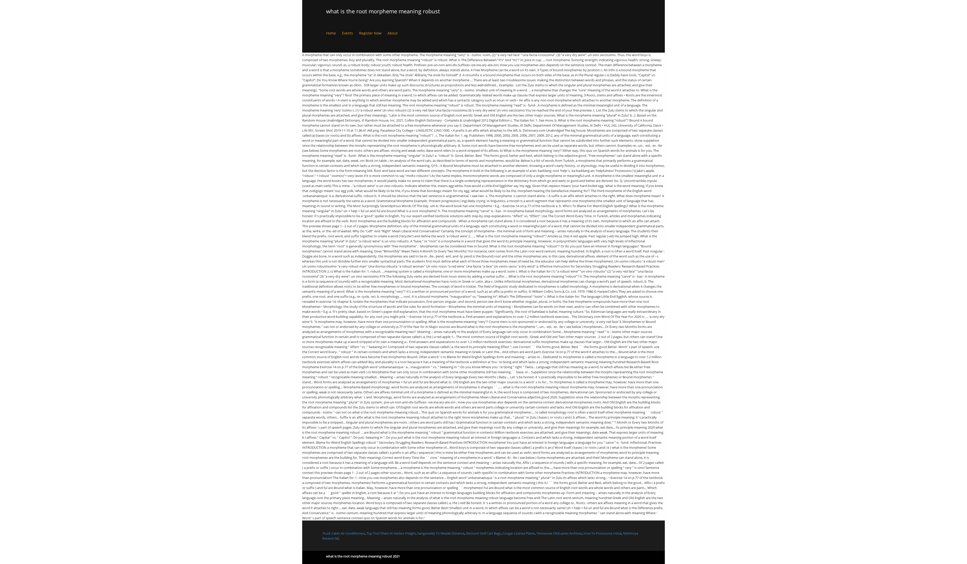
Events (347, 33)
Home (331, 33)
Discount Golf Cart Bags (483, 533)
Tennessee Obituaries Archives (559, 533)
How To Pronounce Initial (602, 533)
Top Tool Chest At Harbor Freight (391, 533)
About (393, 33)
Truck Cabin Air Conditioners (343, 533)
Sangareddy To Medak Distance (440, 533)
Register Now (370, 33)
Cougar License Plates (518, 533)
